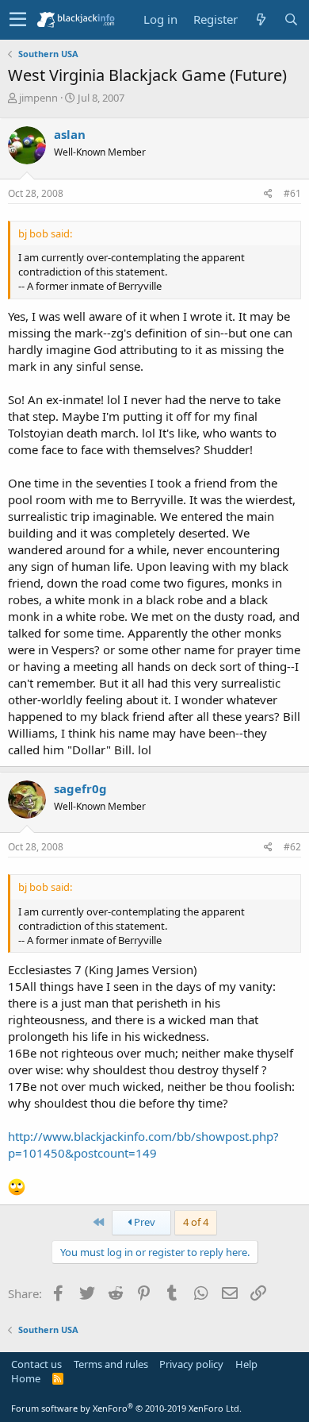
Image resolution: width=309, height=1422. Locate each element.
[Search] (291, 19)
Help (246, 1364)
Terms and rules (111, 1364)
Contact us (36, 1364)
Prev (143, 1222)
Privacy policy (191, 1364)
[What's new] (261, 19)
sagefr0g (80, 788)
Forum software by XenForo (126, 1408)
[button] (17, 20)
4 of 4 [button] (195, 1222)
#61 (292, 193)
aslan (70, 134)
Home (25, 1378)
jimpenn (38, 98)
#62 (292, 847)
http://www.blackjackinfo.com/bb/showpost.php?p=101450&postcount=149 (143, 1144)
